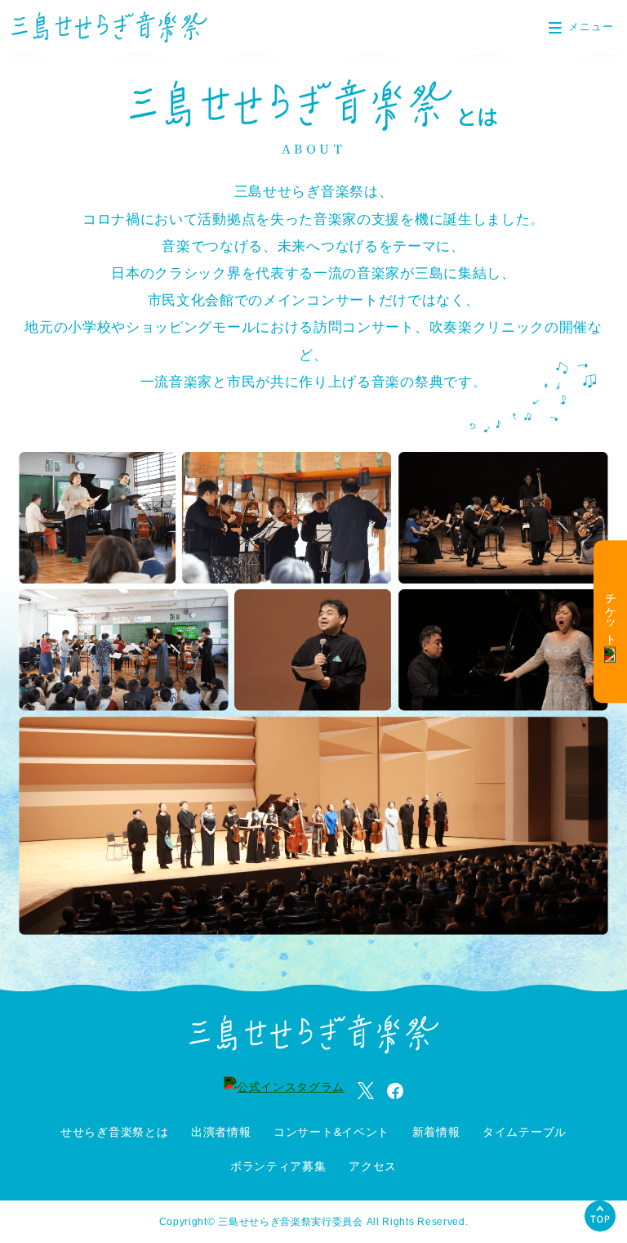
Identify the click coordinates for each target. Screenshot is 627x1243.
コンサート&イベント (331, 1131)
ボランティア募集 (278, 1166)
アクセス (373, 1166)
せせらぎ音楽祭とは (114, 1131)
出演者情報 (221, 1131)
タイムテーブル (524, 1131)
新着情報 (436, 1131)
